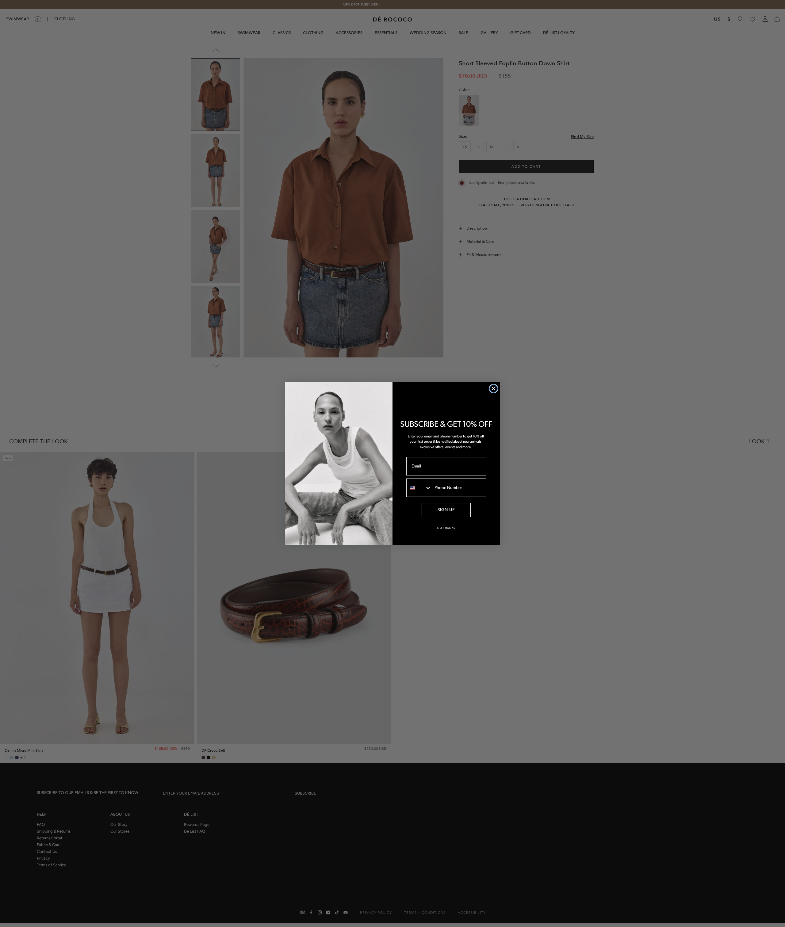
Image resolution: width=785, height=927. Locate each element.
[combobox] (419, 488)
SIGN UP (446, 510)
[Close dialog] (493, 388)
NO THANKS (446, 528)
